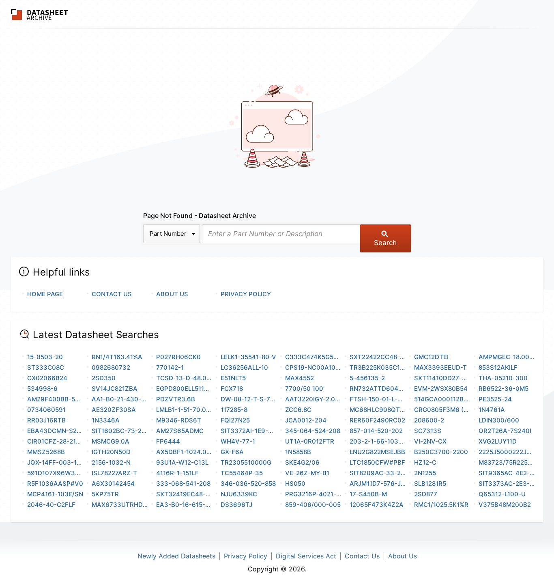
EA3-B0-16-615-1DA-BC (184, 504)
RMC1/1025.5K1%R (441, 504)
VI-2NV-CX (430, 441)
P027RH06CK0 (178, 357)
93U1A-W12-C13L (182, 462)
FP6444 (168, 441)
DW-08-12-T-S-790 (249, 399)
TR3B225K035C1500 (378, 367)
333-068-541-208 (183, 483)
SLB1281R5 (430, 483)
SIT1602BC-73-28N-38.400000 (120, 431)
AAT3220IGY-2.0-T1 (313, 399)
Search (385, 243)
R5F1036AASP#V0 (55, 483)
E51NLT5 (233, 378)
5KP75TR (105, 494)
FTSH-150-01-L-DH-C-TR (378, 399)
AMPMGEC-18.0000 (507, 357)
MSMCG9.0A (110, 441)
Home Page (45, 294)
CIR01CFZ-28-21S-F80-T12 (55, 441)
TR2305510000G (246, 462)
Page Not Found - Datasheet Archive (199, 215)
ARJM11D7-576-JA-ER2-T (378, 483)
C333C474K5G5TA (313, 357)
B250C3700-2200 (441, 452)
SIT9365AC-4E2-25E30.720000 (507, 473)
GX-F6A (232, 452)
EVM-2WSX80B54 (441, 388)
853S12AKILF (498, 367)
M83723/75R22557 (507, 462)
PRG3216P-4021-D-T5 (313, 494)
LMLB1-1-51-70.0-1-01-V (184, 410)
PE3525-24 (495, 399)
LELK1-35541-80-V (248, 357)
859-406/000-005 (313, 504)
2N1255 (425, 473)
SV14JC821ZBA (114, 388)
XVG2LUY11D (498, 441)
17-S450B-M (368, 494)
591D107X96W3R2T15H (55, 473)
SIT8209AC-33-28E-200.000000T (378, 473)
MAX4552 (299, 378)
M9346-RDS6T (178, 420)
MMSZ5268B (46, 452)
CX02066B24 (47, 378)
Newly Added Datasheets (176, 556)
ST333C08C (45, 367)
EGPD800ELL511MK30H (184, 388)
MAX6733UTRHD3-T (120, 504)
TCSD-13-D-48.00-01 (184, 378)
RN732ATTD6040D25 (378, 388)
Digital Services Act (306, 556)
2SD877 (425, 494)
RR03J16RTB (46, 420)
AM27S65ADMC (180, 431)
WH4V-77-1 (238, 441)
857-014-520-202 (376, 431)
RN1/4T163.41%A (117, 357)
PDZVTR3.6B (175, 399)
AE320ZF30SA (114, 410)
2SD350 (104, 378)
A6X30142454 (113, 483)
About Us (172, 294)
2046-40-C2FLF (51, 504)
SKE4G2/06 (302, 462)
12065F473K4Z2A (377, 504)
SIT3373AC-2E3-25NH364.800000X (507, 483)
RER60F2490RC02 (377, 420)
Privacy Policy (246, 294)
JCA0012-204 (305, 420)
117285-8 (234, 410)
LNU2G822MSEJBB (377, 452)
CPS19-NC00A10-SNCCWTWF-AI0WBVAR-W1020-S (313, 367)
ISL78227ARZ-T (114, 473)
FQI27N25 (235, 420)
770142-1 (170, 367)
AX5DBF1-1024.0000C (184, 452)
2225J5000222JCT (507, 452)
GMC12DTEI (431, 357)
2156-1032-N (111, 462)
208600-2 (429, 420)
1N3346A (106, 420)
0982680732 (111, 367)
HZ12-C (425, 462)
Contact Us (112, 294)
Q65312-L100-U (502, 494)
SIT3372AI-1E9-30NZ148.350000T (249, 431)
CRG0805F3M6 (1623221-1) (442, 410)
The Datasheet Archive (39, 14)
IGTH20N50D (111, 452)
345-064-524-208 (312, 431)
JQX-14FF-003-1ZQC (55, 462)
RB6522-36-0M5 (503, 388)
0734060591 (46, 410)
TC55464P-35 (242, 473)
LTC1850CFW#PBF (377, 462)
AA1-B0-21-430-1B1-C (120, 399)
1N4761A (492, 410)
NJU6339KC (239, 494)
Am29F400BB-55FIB (55, 399)
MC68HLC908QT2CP (378, 410)
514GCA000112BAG (442, 399)
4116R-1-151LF (177, 473)
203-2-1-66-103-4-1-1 (378, 441)
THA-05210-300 (503, 378)
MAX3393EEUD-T (440, 367)
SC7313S (427, 431)
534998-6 (42, 388)
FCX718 (232, 388)
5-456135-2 (367, 378)
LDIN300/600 (499, 420)
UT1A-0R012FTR (309, 441)
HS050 (295, 483)
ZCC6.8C (298, 410)
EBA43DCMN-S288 (55, 431)
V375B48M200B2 (505, 504)
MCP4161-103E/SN (55, 494)
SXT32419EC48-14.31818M (184, 494)
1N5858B (298, 452)
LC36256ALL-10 (244, 367)
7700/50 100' (304, 388)
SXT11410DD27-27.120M (442, 378)
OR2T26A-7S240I (505, 431)
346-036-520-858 (248, 483)
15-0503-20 (45, 357)
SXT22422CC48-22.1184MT (378, 357)
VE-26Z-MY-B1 (307, 473)
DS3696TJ (236, 504)
